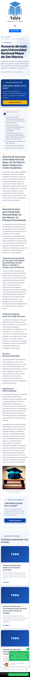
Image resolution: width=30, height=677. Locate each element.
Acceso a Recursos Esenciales (14, 145)
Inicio (2, 36)
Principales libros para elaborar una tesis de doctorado (12, 567)
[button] (15, 25)
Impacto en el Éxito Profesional (15, 148)
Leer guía (6, 582)
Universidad (7, 36)
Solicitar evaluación (15, 520)
